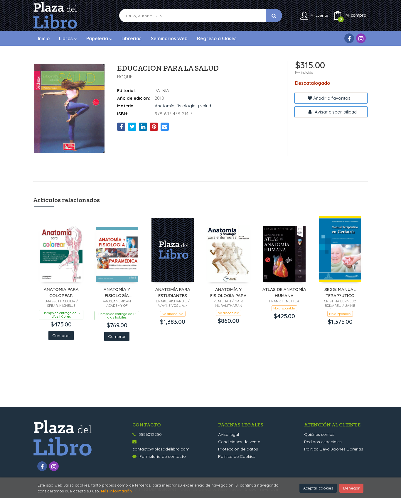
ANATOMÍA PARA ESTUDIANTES (172, 292)
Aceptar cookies (318, 488)
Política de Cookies (236, 456)
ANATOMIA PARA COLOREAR (61, 292)
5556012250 (150, 434)
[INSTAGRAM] (361, 38)
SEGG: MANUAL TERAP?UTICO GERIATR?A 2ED (340, 292)
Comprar (61, 335)
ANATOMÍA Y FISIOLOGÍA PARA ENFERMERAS (228, 292)
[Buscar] (274, 15)
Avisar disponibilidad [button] (335, 112)
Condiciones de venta (239, 441)
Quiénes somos (319, 434)
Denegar (351, 488)
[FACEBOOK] (349, 38)
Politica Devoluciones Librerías (333, 449)
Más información (116, 491)
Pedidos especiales (323, 441)
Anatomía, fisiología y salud (183, 106)
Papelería (97, 38)
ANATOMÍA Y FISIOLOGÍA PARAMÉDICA (117, 292)
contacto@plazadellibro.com (160, 449)
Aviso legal (228, 434)
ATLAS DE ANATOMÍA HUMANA (284, 292)
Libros (66, 38)
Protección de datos (238, 449)
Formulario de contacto (162, 456)
